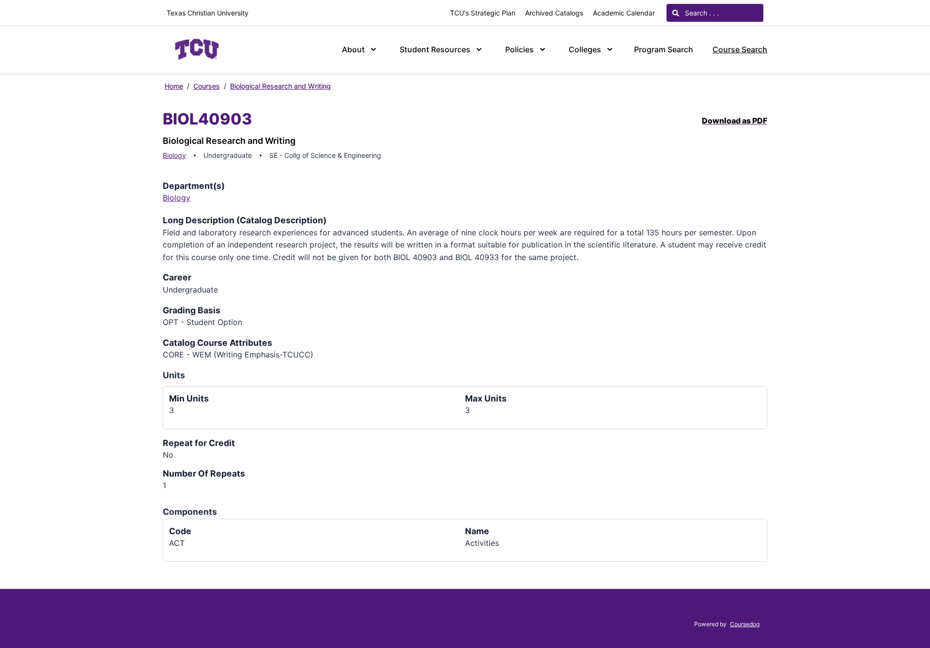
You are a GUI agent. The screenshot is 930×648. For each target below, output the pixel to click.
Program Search (663, 49)
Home (174, 86)
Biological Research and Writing (280, 86)
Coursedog (745, 624)
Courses (206, 86)
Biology (174, 155)
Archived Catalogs (554, 13)
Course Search (740, 49)
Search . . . (701, 13)
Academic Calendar (624, 13)
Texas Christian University (207, 13)
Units (174, 375)
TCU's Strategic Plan (482, 13)
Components (190, 512)
